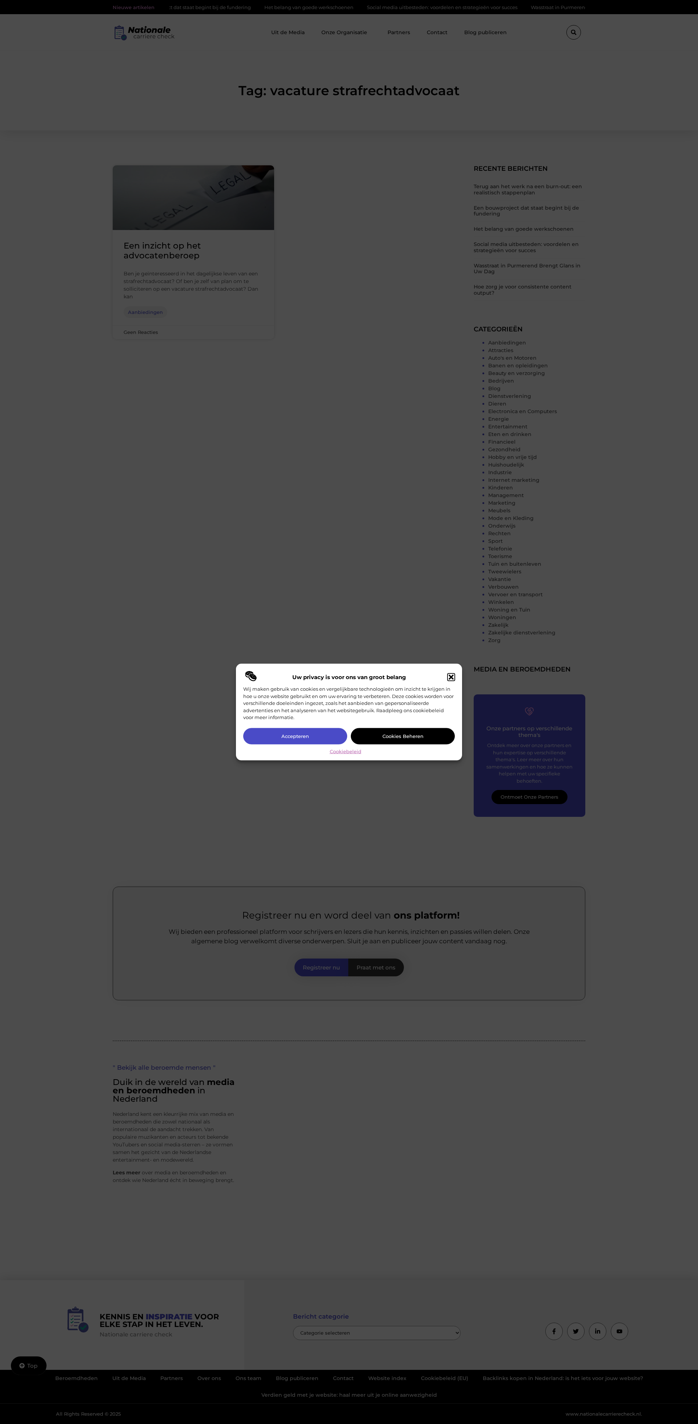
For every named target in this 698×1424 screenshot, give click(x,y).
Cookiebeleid (345, 751)
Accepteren (295, 736)
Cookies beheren (403, 736)
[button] (451, 677)
